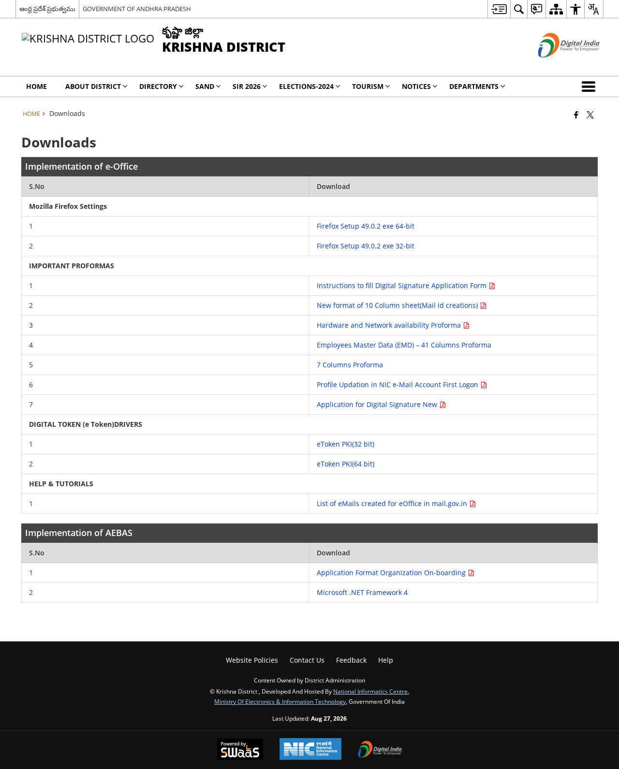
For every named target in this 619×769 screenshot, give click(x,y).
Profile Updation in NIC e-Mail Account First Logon (398, 384)
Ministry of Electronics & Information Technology (280, 701)
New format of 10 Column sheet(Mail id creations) (398, 305)
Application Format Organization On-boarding (392, 572)
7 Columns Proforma (350, 364)
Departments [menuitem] (474, 86)
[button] (590, 86)
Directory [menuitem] (158, 86)
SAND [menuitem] (204, 86)
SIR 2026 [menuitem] (247, 86)
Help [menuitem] (385, 660)
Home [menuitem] (36, 86)
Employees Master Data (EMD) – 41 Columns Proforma (404, 344)
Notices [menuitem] (416, 86)
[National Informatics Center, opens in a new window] (310, 750)
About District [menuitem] (93, 86)
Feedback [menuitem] (351, 660)
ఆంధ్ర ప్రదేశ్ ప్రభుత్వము (47, 8)
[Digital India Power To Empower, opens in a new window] (380, 750)
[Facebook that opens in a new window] (576, 114)
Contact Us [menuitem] (307, 660)
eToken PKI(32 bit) (345, 444)
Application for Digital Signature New (378, 404)
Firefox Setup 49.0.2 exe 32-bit (365, 245)
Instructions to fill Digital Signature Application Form (402, 285)
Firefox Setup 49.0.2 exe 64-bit (365, 226)
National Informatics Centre (370, 691)
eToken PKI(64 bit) (345, 463)
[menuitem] (498, 9)
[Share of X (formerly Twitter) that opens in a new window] (590, 114)
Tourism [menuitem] (367, 86)
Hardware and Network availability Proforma (390, 325)
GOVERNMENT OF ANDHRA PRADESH (137, 8)
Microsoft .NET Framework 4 (362, 592)
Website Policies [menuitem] (252, 660)
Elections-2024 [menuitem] (306, 86)
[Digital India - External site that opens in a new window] (557, 65)
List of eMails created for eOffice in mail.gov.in (393, 503)
